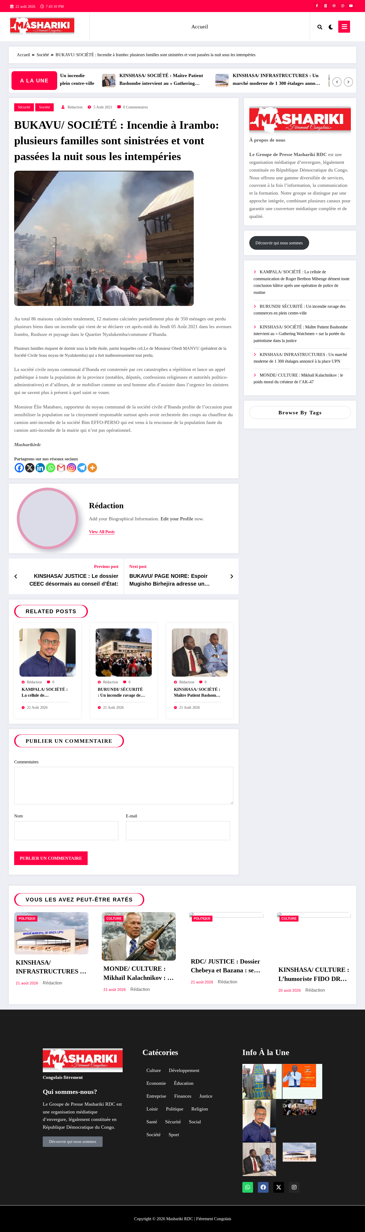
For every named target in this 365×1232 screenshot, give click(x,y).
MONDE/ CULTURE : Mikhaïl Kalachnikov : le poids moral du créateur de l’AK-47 (298, 378)
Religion (199, 1109)
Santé (151, 1121)
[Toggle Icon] (344, 27)
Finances (182, 1096)
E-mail (131, 816)
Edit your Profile (177, 518)
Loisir (152, 1109)
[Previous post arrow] (16, 576)
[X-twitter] (278, 1187)
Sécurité (24, 107)
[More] (92, 467)
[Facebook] (19, 467)
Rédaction (75, 107)
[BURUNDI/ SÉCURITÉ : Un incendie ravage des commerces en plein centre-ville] (124, 652)
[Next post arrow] (231, 576)
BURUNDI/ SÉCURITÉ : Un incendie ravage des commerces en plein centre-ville (120, 693)
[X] (29, 467)
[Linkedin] (40, 467)
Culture (114, 918)
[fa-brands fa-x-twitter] (325, 6)
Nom (18, 816)
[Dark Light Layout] (330, 26)
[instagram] (342, 6)
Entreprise (156, 1096)
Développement (184, 1070)
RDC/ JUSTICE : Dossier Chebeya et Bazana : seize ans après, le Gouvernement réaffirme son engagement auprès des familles (226, 967)
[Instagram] (71, 467)
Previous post (106, 566)
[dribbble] (334, 6)
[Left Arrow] (337, 82)
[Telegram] (82, 467)
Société (44, 107)
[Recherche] (319, 26)
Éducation (183, 1083)
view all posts (102, 531)
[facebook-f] (317, 6)
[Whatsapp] (50, 467)
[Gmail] (61, 467)
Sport (174, 1134)
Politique (27, 918)
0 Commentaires (135, 107)
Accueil (199, 26)
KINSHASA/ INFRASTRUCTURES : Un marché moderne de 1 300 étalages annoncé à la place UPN (257, 80)
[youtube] (351, 6)
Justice (205, 1096)
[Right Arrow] (348, 82)
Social (195, 1121)
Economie (156, 1083)
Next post (137, 566)
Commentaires (26, 762)
